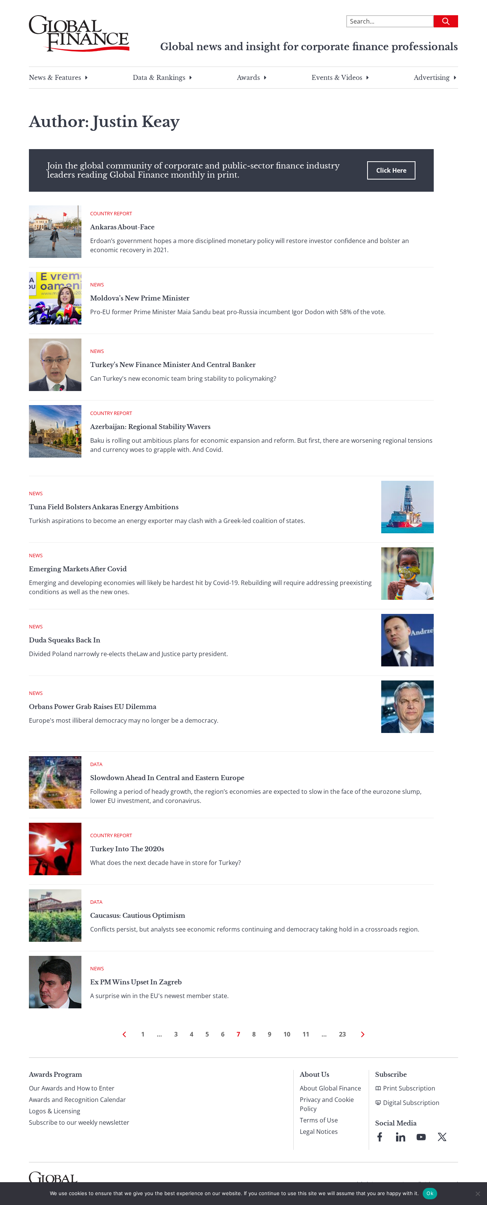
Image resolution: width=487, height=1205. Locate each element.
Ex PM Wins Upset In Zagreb (136, 982)
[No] (477, 1193)
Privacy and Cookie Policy (327, 1104)
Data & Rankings (159, 77)
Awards (248, 77)
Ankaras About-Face (122, 227)
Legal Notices (319, 1131)
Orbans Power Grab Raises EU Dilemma (92, 707)
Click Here (391, 170)
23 (342, 1034)
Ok (430, 1193)
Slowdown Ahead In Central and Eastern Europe (167, 778)
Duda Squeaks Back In (64, 640)
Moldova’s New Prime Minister (139, 298)
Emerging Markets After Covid (78, 569)
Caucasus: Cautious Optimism (137, 915)
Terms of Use (319, 1120)
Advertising (432, 77)
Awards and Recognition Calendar (77, 1099)
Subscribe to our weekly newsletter (79, 1122)
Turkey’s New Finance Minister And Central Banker (173, 365)
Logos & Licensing (54, 1111)
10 (286, 1034)
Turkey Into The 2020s (127, 849)
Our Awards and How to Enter (72, 1088)
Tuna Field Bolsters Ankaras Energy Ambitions (103, 507)
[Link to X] (442, 1136)
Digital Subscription (411, 1102)
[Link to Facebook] (379, 1136)
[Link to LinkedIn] (400, 1136)
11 (305, 1034)
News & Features (55, 77)
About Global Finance (330, 1088)
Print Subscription (409, 1088)
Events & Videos (337, 77)
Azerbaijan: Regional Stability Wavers (150, 427)
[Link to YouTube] (421, 1136)
